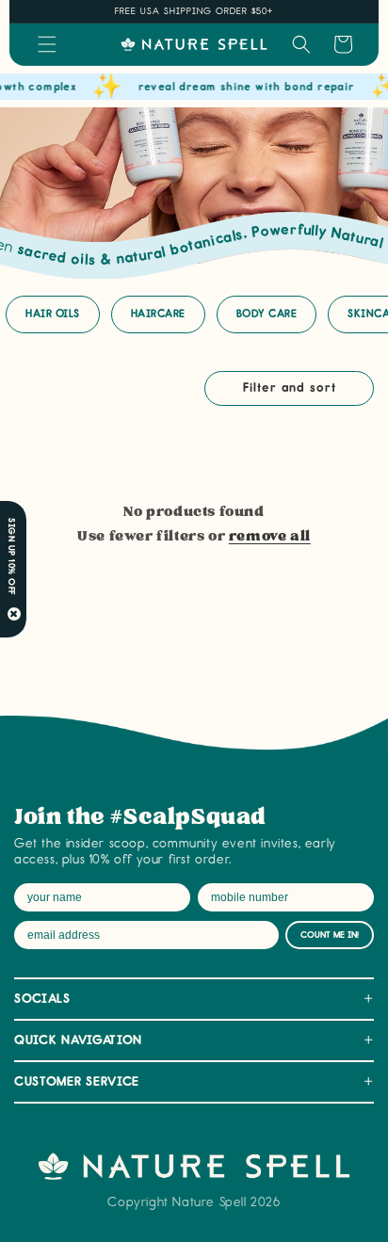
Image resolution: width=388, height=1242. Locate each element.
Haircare (158, 313)
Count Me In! (329, 935)
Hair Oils (52, 313)
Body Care (267, 313)
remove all (270, 536)
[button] (47, 44)
